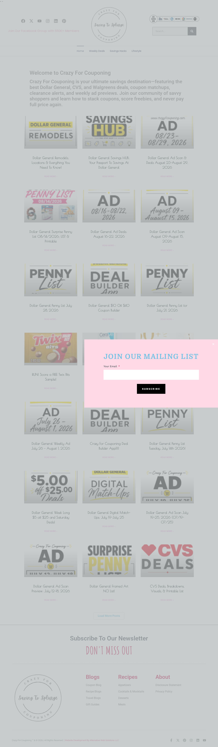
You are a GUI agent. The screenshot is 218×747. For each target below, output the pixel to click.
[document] (109, 373)
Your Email (111, 366)
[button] (213, 344)
